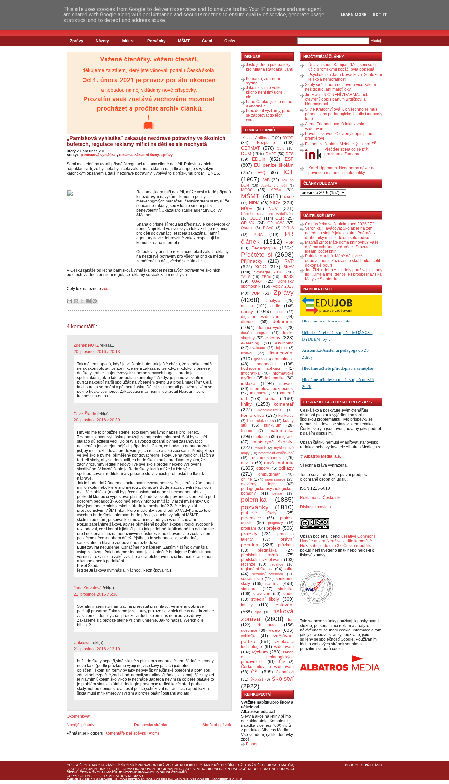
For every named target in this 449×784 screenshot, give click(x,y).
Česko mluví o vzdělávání (267, 666)
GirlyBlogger (196, 779)
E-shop (252, 744)
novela (247, 463)
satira (289, 569)
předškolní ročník (259, 555)
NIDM (254, 203)
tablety (247, 605)
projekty (249, 533)
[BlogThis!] (76, 301)
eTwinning (284, 343)
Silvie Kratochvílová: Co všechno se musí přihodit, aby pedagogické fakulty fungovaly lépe (343, 114)
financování (282, 352)
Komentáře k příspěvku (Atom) (132, 733)
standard (249, 589)
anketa (247, 306)
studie (288, 593)
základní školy (146, 155)
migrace (286, 436)
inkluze (248, 383)
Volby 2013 (283, 286)
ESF (289, 159)
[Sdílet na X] (82, 301)
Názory (102, 41)
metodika (261, 436)
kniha (270, 398)
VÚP (255, 293)
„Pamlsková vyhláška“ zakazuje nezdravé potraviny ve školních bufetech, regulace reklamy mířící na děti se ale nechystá (146, 141)
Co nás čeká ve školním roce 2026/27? (339, 224)
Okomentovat (78, 716)
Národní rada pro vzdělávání (267, 214)
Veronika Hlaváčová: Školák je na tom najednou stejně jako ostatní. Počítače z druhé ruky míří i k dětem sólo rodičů (340, 233)
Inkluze (128, 41)
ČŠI (255, 671)
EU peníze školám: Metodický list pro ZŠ (340, 144)
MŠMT (184, 41)
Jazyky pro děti (274, 185)
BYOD (288, 138)
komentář (284, 404)
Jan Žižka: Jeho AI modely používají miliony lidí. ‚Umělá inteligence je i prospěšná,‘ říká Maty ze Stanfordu (343, 274)
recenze (248, 564)
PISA (258, 234)
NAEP (289, 197)
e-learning (250, 343)
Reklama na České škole (322, 497)
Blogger (353, 765)
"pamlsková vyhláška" (98, 155)
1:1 (243, 138)
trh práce (267, 625)
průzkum (286, 545)
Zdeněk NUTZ (86, 345)
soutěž (272, 583)
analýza (273, 300)
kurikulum (272, 425)
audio (275, 306)
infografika (250, 373)
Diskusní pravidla (315, 507)
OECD (255, 218)
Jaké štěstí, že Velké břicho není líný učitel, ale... (265, 92)
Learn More (353, 14)
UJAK (257, 281)
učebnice (249, 630)
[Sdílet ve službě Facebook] (88, 301)
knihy (246, 404)
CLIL (280, 148)
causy (247, 311)
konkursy (286, 415)
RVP (289, 261)
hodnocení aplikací (260, 368)
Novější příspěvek (83, 725)
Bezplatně (266, 142)
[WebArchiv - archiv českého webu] (316, 602)
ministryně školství (273, 441)
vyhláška (249, 636)
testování (284, 604)
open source (275, 479)
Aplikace (263, 138)
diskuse (248, 322)
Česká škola (78, 765)
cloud (279, 312)
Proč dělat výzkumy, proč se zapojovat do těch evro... (268, 115)
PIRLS (288, 228)
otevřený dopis (258, 484)
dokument (283, 321)
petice (277, 493)
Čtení (207, 41)
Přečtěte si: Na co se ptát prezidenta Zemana (346, 151)
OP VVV (275, 223)
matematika (281, 430)
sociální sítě (252, 578)
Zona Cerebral (160, 779)
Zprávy (76, 41)
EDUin (258, 159)
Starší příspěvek (216, 725)
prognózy (275, 523)
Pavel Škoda (85, 414)
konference (252, 415)
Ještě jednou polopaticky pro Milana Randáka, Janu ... (269, 69)
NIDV (275, 202)
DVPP (271, 154)
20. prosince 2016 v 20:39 (97, 420)
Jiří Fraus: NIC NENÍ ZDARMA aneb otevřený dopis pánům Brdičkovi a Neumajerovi (336, 99)
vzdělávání (284, 646)
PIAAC (268, 228)
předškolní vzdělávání (261, 560)
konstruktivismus (260, 421)
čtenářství (285, 672)
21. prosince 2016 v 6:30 (96, 594)
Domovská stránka (150, 725)
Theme (72, 779)
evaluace (257, 348)
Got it (380, 14)
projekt (273, 528)
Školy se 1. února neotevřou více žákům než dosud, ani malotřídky (340, 87)
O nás (230, 41)
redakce (276, 564)
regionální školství (257, 569)
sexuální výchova (267, 574)
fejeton (281, 348)
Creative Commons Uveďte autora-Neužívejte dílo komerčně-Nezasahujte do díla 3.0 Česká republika (338, 541)
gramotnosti (283, 359)
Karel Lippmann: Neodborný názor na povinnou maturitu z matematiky (342, 170)
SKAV (288, 267)
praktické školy (258, 513)
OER (279, 218)
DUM (246, 153)
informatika (275, 378)
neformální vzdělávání (276, 453)
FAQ (261, 172)
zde (105, 288)
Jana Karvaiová (88, 588)
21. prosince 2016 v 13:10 (97, 649)
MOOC (247, 190)
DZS (290, 154)
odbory (262, 468)
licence (246, 431)
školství (283, 678)
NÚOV (246, 208)
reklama (125, 155)
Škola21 (256, 679)
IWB (266, 180)
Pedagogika (263, 247)
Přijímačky (251, 261)
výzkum (260, 651)
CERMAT (250, 148)
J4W (238, 779)
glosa (258, 359)
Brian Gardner (98, 779)
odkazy (286, 468)
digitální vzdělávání (260, 316)
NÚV (273, 208)
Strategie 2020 (268, 272)
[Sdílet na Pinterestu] (94, 301)
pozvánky (255, 507)
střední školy (265, 599)
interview (258, 393)
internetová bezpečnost (272, 388)
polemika (254, 499)
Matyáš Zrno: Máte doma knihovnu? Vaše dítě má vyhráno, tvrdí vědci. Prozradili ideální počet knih (342, 247)
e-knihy (272, 337)
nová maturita (279, 462)
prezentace (251, 518)
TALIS (245, 277)
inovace (286, 383)
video (274, 630)
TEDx (266, 277)
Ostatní (247, 228)
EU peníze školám (274, 165)
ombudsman (269, 474)
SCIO (260, 266)
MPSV (275, 190)
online (246, 479)
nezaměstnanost (267, 457)
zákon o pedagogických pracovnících (267, 657)
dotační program (255, 333)
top (291, 619)
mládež (260, 448)
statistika (286, 589)
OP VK (247, 223)
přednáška (267, 550)
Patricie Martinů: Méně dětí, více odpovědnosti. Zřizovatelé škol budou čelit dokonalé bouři (342, 261)
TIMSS (288, 276)
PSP (290, 242)
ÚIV (282, 662)
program (248, 528)
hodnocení (266, 364)
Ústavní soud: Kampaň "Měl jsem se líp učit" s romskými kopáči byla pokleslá (343, 67)
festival (246, 353)
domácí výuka (271, 327)
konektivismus (269, 410)
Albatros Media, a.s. (322, 456)
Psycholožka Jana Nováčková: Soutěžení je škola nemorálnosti (345, 77)
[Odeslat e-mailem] (69, 301)
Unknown (82, 642)
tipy (258, 612)
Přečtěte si (256, 254)
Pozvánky (156, 41)
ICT (288, 171)
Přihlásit (373, 765)
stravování (262, 593)
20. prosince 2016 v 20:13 (97, 351)
